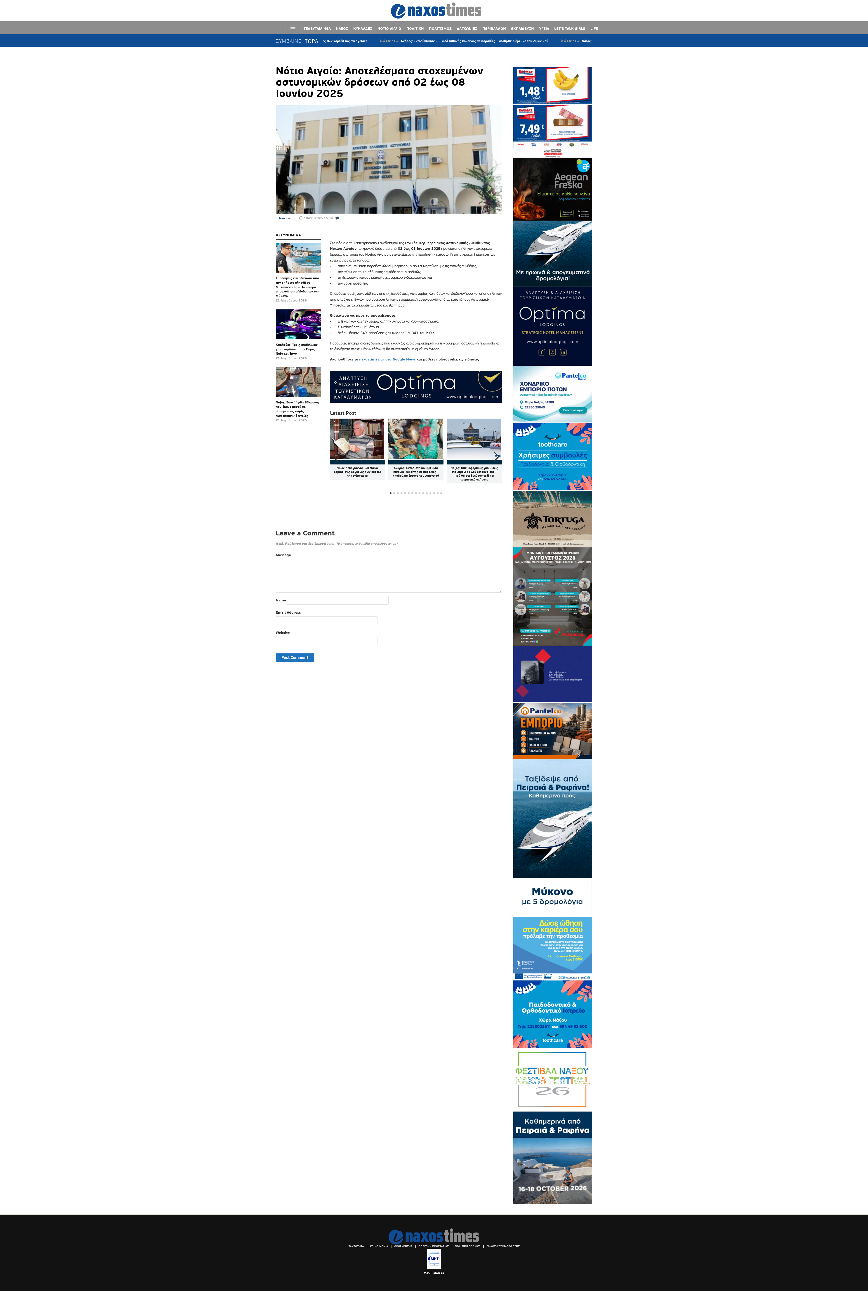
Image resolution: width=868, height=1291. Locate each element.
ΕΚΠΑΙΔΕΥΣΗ (522, 28)
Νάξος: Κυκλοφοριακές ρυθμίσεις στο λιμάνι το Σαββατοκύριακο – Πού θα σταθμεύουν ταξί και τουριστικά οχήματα (591, 41)
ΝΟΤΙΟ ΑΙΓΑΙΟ (389, 28)
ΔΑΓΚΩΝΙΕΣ (467, 28)
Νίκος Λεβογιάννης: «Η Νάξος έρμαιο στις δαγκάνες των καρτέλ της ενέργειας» (357, 472)
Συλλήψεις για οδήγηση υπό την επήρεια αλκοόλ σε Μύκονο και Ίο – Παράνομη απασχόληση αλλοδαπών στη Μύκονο (297, 287)
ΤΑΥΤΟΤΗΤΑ (356, 1246)
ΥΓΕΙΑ (544, 28)
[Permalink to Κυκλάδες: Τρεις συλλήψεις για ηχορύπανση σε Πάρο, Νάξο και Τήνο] (298, 326)
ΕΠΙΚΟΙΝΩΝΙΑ (379, 1246)
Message (283, 555)
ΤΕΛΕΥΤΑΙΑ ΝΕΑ (317, 28)
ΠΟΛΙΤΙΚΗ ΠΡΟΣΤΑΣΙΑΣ (433, 1246)
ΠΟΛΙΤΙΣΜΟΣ (440, 28)
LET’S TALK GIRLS (569, 28)
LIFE (594, 28)
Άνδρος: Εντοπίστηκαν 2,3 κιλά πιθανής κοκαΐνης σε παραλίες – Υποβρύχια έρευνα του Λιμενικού (398, 41)
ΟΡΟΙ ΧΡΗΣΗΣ (403, 1246)
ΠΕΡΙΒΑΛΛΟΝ (494, 28)
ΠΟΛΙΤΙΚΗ (415, 28)
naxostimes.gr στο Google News (387, 359)
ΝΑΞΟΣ (342, 28)
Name (281, 600)
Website (283, 632)
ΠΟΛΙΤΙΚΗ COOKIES (467, 1246)
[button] (496, 457)
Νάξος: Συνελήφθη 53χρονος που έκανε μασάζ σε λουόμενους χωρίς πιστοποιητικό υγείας (297, 409)
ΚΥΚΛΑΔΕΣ (362, 28)
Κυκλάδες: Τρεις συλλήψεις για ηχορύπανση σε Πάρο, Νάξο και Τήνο (297, 349)
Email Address (288, 612)
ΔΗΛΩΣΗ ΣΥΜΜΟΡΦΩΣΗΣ (503, 1246)
